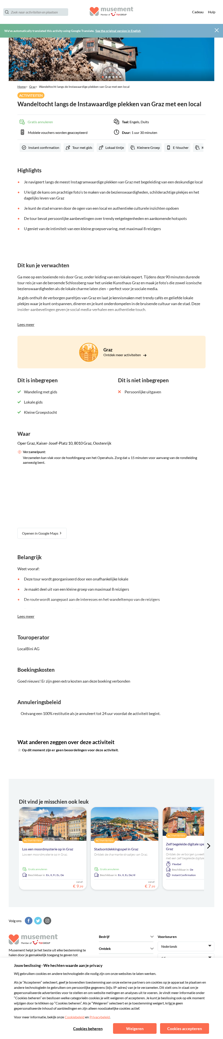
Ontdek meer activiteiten (122, 355)
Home (21, 86)
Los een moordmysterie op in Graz (47, 849)
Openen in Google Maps (40, 533)
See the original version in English (118, 31)
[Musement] (111, 12)
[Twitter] (37, 921)
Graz (32, 86)
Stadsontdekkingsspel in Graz (116, 849)
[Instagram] (46, 921)
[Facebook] (28, 921)
